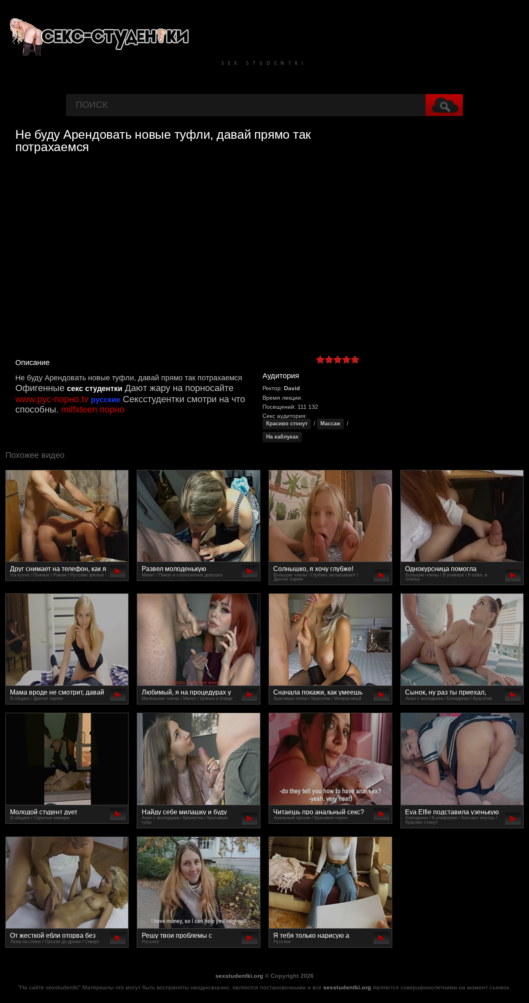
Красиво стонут (286, 424)
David (292, 388)
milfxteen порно (92, 409)
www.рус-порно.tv (51, 399)
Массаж (330, 424)
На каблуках (282, 437)
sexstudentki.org (239, 975)
